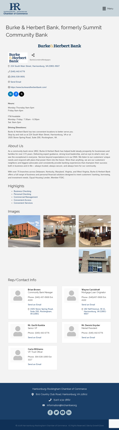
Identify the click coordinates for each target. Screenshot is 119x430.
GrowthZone (98, 425)
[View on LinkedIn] (10, 96)
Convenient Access (22, 200)
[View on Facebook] (16, 96)
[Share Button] (33, 55)
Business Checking (22, 191)
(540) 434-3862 (62, 399)
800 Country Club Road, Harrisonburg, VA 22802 (61, 394)
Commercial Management (26, 197)
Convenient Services (23, 203)
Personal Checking (22, 194)
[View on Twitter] (21, 96)
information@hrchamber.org (62, 405)
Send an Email (34, 304)
